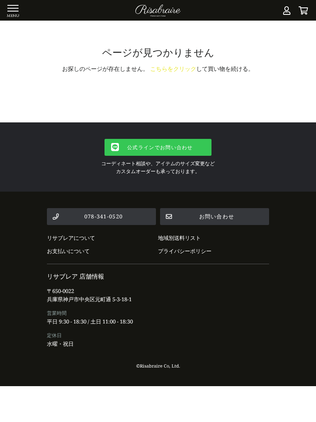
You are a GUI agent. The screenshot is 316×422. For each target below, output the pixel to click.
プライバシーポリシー (184, 251)
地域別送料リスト (179, 237)
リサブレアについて (71, 237)
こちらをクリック (173, 69)
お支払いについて (68, 251)
